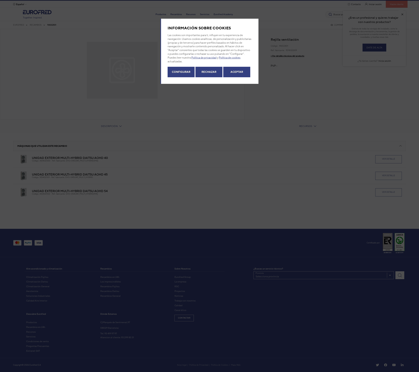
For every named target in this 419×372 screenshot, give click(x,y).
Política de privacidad (204, 57)
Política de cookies (229, 57)
